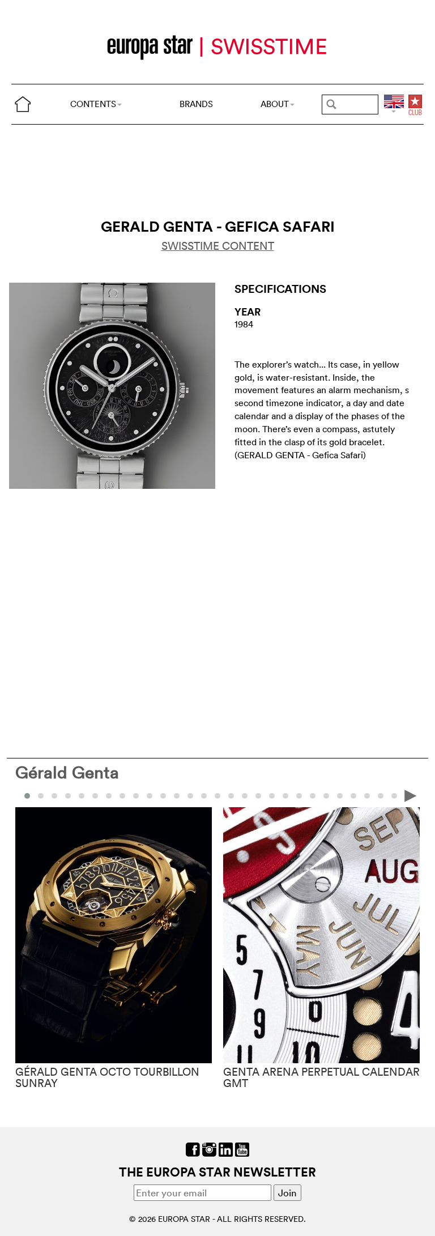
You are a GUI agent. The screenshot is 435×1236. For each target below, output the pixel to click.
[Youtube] (242, 1148)
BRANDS (196, 104)
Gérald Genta (67, 772)
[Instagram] (209, 1148)
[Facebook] (193, 1148)
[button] (41, 796)
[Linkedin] (226, 1148)
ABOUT (275, 104)
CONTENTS (93, 104)
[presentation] (24, 795)
